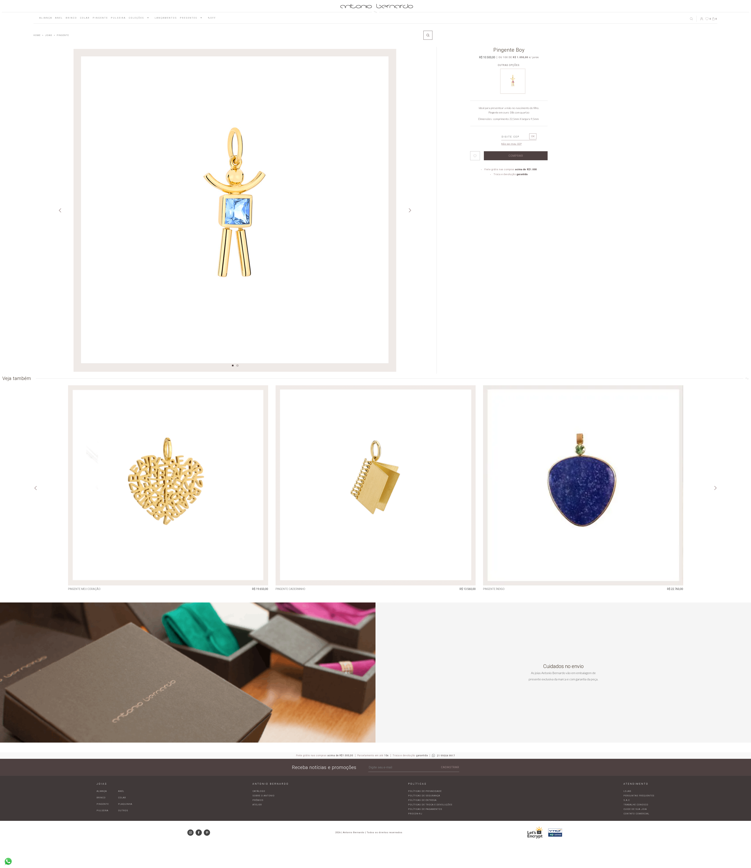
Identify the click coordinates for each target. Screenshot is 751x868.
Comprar (168, 579)
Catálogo (258, 791)
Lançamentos (166, 18)
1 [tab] (233, 365)
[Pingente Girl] (513, 93)
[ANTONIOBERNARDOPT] (36, 35)
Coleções (136, 18)
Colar (85, 18)
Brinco (71, 18)
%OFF (212, 18)
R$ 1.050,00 (520, 57)
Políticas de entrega (422, 800)
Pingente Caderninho (290, 589)
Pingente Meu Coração (84, 589)
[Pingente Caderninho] (376, 485)
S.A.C (626, 800)
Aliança (45, 18)
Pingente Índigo (494, 589)
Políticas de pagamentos (425, 809)
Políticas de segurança (424, 795)
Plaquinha (125, 804)
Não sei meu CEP (511, 144)
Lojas (627, 791)
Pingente (100, 18)
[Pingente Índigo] (583, 485)
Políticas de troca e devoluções (430, 804)
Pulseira (118, 18)
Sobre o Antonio (263, 795)
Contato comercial (636, 813)
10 (505, 57)
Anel (59, 18)
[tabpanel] (235, 210)
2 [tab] (237, 365)
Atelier (257, 804)
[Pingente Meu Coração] (168, 485)
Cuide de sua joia (635, 809)
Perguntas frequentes (638, 795)
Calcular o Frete (514, 137)
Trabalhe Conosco (635, 804)
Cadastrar (450, 767)
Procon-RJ (415, 813)
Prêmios (257, 800)
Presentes (188, 18)
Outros (123, 810)
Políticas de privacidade (425, 791)
